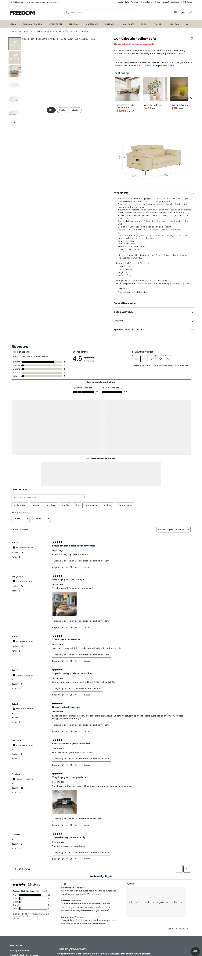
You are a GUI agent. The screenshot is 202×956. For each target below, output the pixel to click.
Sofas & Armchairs (26, 31)
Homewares (128, 24)
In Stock (174, 24)
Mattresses (92, 24)
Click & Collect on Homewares (24, 902)
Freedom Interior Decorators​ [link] (148, 920)
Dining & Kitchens (32, 24)
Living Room (55, 24)
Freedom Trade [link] (81, 938)
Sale (188, 24)
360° (51, 110)
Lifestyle (76, 110)
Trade (157, 2)
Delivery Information (19, 898)
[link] (32, 13)
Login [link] (120, 2)
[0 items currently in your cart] (190, 12)
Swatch (62, 110)
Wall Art (158, 24)
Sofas (12, 24)
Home (13, 31)
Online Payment (132, 2)
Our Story (14, 926)
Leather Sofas (54, 31)
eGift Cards (186, 2)
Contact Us (15, 939)
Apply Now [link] (78, 945)
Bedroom (74, 24)
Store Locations (17, 922)
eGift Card (15, 944)
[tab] (154, 192)
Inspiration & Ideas (170, 2)
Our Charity (15, 931)
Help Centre (15, 911)
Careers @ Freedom (19, 935)
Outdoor (110, 24)
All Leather (41, 31)
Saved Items (147, 2)
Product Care (16, 907)
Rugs (143, 24)
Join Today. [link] (79, 928)
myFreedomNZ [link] (80, 920)
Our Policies (15, 948)
